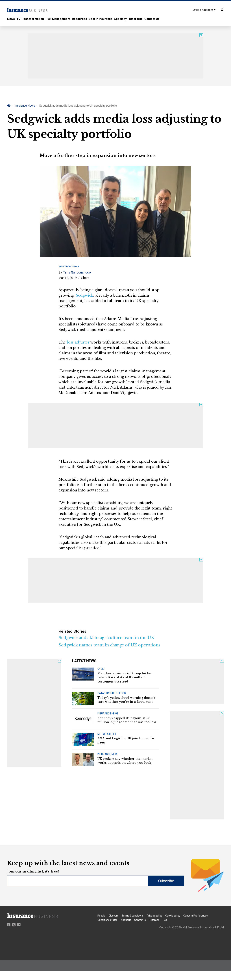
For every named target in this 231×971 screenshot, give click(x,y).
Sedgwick (84, 295)
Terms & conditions (132, 915)
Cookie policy (172, 915)
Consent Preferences (195, 915)
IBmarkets (135, 19)
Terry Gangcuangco (77, 272)
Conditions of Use (107, 919)
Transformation (33, 19)
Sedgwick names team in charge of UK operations (109, 645)
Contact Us (152, 19)
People (101, 915)
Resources (79, 19)
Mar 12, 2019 (67, 278)
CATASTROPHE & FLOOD (111, 693)
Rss (165, 919)
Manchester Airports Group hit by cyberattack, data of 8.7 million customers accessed (124, 677)
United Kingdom (203, 10)
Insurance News (25, 105)
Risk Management (58, 19)
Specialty (120, 19)
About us (126, 919)
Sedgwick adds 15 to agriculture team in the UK (106, 637)
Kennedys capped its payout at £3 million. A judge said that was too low (126, 720)
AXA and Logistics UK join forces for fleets (125, 740)
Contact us (140, 919)
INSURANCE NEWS (107, 713)
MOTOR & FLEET (106, 733)
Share (85, 278)
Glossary (113, 915)
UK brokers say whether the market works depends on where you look (124, 760)
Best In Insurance (100, 19)
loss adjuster (78, 342)
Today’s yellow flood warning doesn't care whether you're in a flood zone (126, 699)
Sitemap (155, 919)
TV (18, 19)
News (11, 19)
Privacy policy (154, 915)
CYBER (101, 668)
